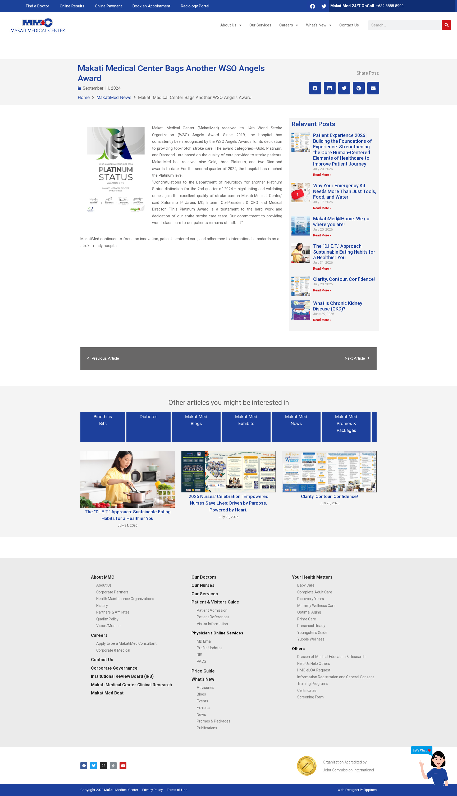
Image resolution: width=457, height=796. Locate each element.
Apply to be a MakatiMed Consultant (126, 643)
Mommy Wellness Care (316, 605)
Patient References (213, 617)
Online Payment (108, 6)
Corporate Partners (112, 592)
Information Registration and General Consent (335, 677)
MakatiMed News (114, 97)
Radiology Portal (195, 6)
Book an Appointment (151, 6)
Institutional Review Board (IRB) (122, 676)
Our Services (260, 25)
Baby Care (305, 585)
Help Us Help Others (313, 663)
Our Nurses (202, 585)
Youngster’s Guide (312, 632)
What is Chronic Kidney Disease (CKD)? (337, 306)
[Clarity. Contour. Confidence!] (329, 471)
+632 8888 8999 (390, 5)
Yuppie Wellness (311, 639)
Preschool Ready (311, 626)
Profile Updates (209, 648)
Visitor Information (212, 624)
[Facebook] (312, 6)
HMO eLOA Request (313, 670)
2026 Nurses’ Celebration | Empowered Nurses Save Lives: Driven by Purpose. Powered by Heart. (228, 503)
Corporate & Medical (113, 650)
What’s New (316, 25)
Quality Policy (107, 619)
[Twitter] (324, 6)
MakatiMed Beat (107, 693)
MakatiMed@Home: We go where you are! (341, 221)
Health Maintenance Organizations (125, 599)
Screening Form (310, 697)
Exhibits (203, 708)
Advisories (205, 687)
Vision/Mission (108, 626)
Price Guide (203, 671)
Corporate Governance (114, 668)
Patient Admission (212, 610)
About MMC (102, 577)
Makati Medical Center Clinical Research (131, 684)
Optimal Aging (309, 612)
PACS (201, 661)
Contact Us (349, 25)
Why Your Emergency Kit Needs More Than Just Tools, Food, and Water (344, 191)
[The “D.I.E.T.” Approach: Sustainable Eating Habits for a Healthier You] (127, 479)
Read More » (322, 175)
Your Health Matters (312, 577)
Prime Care (306, 619)
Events (202, 701)
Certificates (307, 690)
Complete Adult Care (314, 592)
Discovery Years (310, 599)
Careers (286, 25)
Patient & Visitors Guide (215, 602)
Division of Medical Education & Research (331, 657)
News (201, 714)
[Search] (446, 25)
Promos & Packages (213, 721)
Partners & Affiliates (113, 612)
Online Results (72, 6)
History (102, 605)
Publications (207, 728)
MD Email (204, 641)
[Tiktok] (113, 765)
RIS (199, 655)
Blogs (201, 694)
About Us (228, 25)
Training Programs (312, 683)
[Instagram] (103, 765)
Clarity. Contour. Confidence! (344, 279)
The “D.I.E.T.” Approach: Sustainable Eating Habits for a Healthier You (344, 251)
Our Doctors (203, 577)
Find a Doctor (37, 6)
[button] (315, 88)
